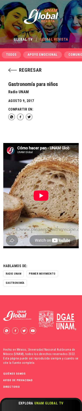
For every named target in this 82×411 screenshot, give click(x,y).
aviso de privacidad (18, 380)
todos (11, 55)
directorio (11, 386)
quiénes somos (14, 373)
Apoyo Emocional (43, 55)
